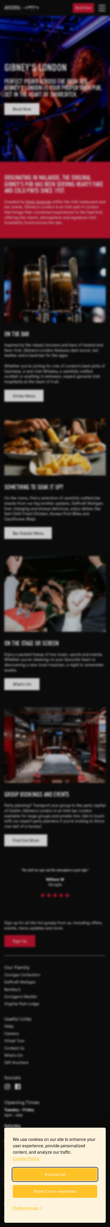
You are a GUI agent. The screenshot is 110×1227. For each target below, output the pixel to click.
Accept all (55, 1174)
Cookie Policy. (26, 1158)
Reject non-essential (55, 1191)
